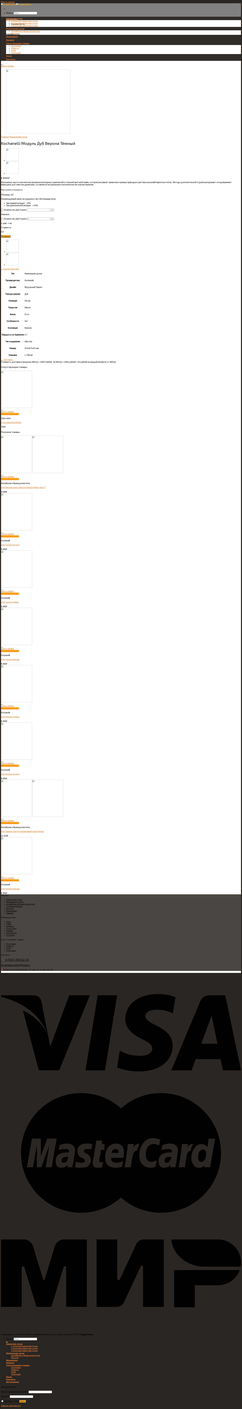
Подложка (16, 46)
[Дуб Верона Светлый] (12, 160)
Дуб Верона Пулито (10, 717)
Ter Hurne (10, 935)
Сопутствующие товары (17, 43)
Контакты (10, 59)
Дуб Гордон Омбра (10, 602)
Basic (8, 922)
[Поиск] (7, 16)
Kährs (8, 924)
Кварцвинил (12, 36)
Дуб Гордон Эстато (10, 545)
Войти (22, 1401)
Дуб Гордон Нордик (10, 659)
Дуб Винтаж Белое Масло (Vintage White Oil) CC (23, 488)
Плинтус (15, 48)
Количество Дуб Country (15, 210)
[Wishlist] (2, 64)
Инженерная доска (15, 28)
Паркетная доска (14, 18)
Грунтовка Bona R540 (11, 423)
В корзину (6, 236)
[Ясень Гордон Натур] (12, 173)
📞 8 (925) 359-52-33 (15, 959)
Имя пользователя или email (14, 1392)
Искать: (9, 13)
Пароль (5, 1396)
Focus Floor (11, 929)
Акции (9, 56)
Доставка (7, 360)
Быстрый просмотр (10, 414)
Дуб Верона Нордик (10, 889)
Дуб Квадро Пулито (10, 774)
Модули (14, 34)
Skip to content (8, 2)
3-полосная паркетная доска (24, 26)
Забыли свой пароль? (11, 1406)
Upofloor (10, 926)
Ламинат (10, 40)
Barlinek (9, 931)
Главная (4, 137)
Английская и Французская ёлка (25, 31)
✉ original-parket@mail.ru (15, 965)
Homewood (11, 933)
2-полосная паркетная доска (24, 23)
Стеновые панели (14, 906)
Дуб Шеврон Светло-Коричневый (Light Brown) (22, 831)
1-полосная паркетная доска (24, 21)
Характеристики (11, 269)
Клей (13, 51)
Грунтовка (16, 53)
